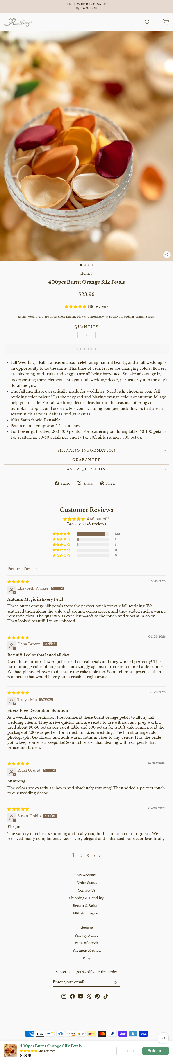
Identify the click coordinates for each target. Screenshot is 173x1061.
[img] (18, 581)
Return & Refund (86, 906)
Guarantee (86, 460)
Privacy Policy (86, 936)
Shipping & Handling (86, 898)
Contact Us (86, 890)
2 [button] (81, 855)
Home (85, 273)
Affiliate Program (86, 913)
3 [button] (88, 855)
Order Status (86, 883)
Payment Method (87, 951)
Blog (86, 958)
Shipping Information (86, 450)
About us (86, 928)
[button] (76, 306)
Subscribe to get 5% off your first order (86, 972)
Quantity (86, 327)
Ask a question (86, 469)
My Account (86, 875)
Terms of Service (86, 943)
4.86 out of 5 (98, 519)
